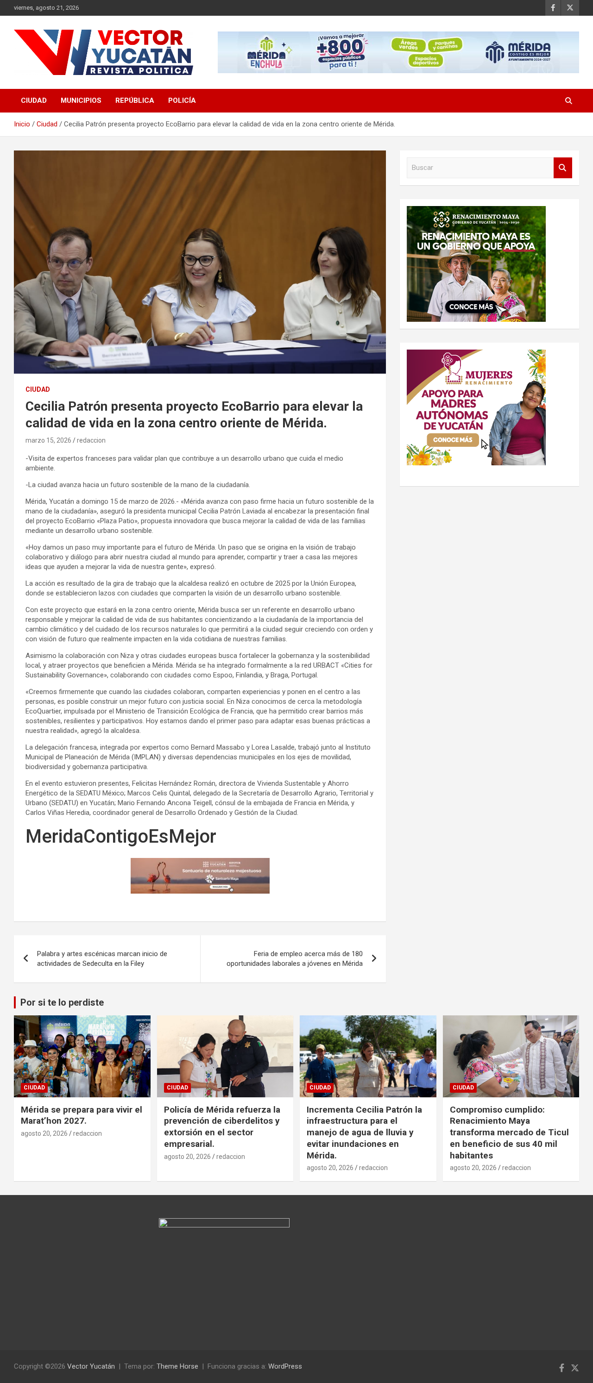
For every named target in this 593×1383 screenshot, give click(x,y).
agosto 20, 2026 (44, 1133)
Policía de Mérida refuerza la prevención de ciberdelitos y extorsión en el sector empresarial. (222, 1126)
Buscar (563, 167)
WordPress (285, 1366)
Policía (182, 100)
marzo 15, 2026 (48, 440)
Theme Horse (177, 1366)
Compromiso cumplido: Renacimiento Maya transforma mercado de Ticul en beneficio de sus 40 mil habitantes (509, 1132)
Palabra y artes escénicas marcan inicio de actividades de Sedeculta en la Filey (102, 959)
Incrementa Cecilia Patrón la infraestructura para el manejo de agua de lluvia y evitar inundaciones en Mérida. (364, 1132)
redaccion (91, 440)
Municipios (81, 100)
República (134, 100)
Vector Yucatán (91, 1366)
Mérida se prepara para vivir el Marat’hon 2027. (81, 1115)
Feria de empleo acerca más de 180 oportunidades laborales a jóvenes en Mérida (295, 959)
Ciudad (34, 100)
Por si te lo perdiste (62, 1002)
